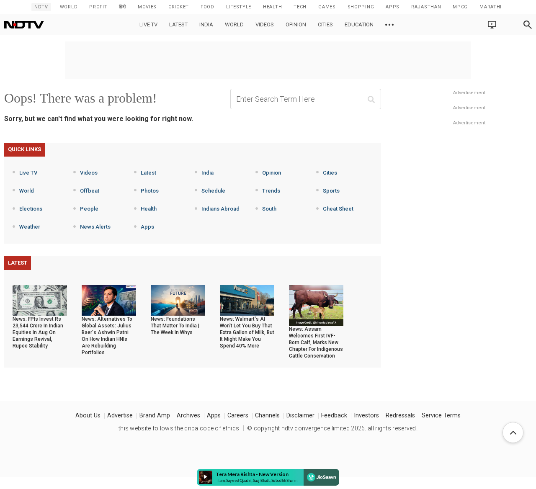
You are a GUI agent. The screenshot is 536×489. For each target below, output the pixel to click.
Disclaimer (300, 415)
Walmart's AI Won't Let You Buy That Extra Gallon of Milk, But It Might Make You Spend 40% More (247, 332)
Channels (267, 415)
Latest (178, 24)
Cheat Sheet (338, 209)
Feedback (334, 415)
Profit (98, 7)
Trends (271, 191)
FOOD (207, 7)
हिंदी (122, 7)
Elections (30, 209)
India (206, 24)
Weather (29, 227)
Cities (325, 24)
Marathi (490, 7)
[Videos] (389, 24)
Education (359, 24)
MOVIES (147, 7)
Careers (237, 415)
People (89, 209)
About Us (87, 415)
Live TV (148, 24)
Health (149, 209)
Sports (331, 191)
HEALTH (272, 7)
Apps (147, 227)
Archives (188, 415)
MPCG (460, 7)
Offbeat (89, 191)
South (269, 209)
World (69, 7)
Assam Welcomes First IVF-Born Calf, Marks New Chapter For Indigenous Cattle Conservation (316, 342)
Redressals (400, 415)
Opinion (296, 24)
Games (327, 7)
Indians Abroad (220, 209)
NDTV (41, 7)
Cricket (178, 7)
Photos (150, 191)
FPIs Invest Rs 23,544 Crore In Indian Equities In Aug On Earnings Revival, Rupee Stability (38, 332)
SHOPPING (361, 7)
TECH (300, 7)
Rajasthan (426, 7)
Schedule (213, 191)
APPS (392, 7)
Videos (264, 24)
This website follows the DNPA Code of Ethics (179, 428)
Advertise (120, 415)
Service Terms (441, 415)
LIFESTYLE (238, 7)
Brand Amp (154, 415)
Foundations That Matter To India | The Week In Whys (175, 325)
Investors (366, 415)
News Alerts (95, 227)
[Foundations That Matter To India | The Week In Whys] (178, 300)
